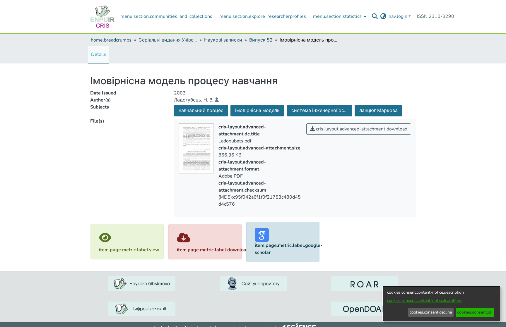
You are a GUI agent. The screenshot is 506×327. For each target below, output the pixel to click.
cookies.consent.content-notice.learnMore (424, 300)
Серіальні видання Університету (168, 40)
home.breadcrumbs (111, 40)
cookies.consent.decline (431, 312)
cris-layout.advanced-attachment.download (361, 129)
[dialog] (441, 303)
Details (98, 54)
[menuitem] (339, 16)
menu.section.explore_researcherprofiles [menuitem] (262, 16)
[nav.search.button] (374, 16)
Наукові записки (223, 40)
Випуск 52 (261, 40)
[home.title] (102, 16)
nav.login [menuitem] (398, 16)
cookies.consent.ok (474, 312)
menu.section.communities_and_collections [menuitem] (166, 16)
